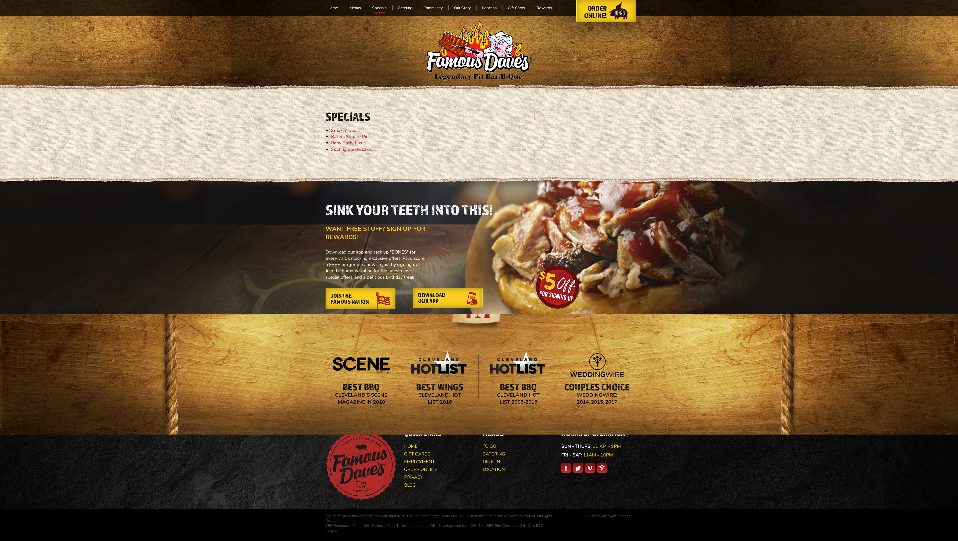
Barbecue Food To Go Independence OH (403, 525)
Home (332, 8)
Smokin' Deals (345, 130)
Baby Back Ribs (346, 143)
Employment (419, 462)
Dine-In (491, 462)
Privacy (413, 477)
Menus (355, 8)
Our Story (462, 8)
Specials (379, 8)
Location (489, 8)
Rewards (544, 8)
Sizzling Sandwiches (351, 149)
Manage (626, 516)
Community (433, 8)
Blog (410, 485)
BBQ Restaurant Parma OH (347, 525)
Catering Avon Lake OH (457, 525)
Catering (405, 8)
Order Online (420, 469)
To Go (489, 446)
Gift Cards (516, 8)
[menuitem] (333, 8)
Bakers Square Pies (350, 137)
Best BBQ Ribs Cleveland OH (502, 525)
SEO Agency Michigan (598, 516)
